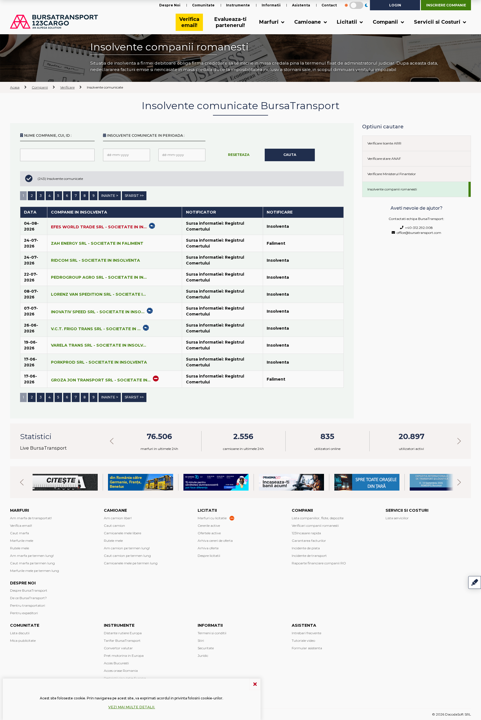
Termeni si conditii (212, 633)
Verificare (67, 87)
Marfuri (269, 22)
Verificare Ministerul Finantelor (391, 174)
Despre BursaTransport (28, 590)
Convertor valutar (118, 648)
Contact (329, 5)
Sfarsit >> (134, 196)
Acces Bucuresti (116, 663)
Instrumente (238, 5)
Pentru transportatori (27, 605)
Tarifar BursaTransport (122, 640)
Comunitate (203, 5)
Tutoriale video (303, 640)
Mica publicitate (23, 640)
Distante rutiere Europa (123, 633)
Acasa (14, 87)
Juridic (203, 655)
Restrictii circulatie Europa (125, 678)
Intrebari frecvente (306, 633)
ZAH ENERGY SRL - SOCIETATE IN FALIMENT (97, 243)
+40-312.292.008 (418, 228)
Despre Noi (169, 5)
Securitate (206, 648)
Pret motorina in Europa (124, 655)
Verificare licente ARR (384, 143)
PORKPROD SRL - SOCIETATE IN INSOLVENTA (99, 362)
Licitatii (348, 22)
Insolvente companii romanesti (392, 189)
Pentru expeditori (24, 613)
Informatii (271, 5)
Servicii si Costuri (438, 22)
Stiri (201, 640)
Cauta (289, 155)
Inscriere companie (446, 5)
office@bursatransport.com (418, 233)
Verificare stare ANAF (384, 158)
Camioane (308, 22)
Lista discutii (20, 633)
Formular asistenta (307, 648)
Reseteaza (238, 155)
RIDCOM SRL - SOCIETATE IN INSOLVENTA (95, 260)
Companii (386, 22)
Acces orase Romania (121, 670)
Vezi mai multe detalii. (131, 707)
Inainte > (109, 196)
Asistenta (301, 5)
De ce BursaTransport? (28, 598)
